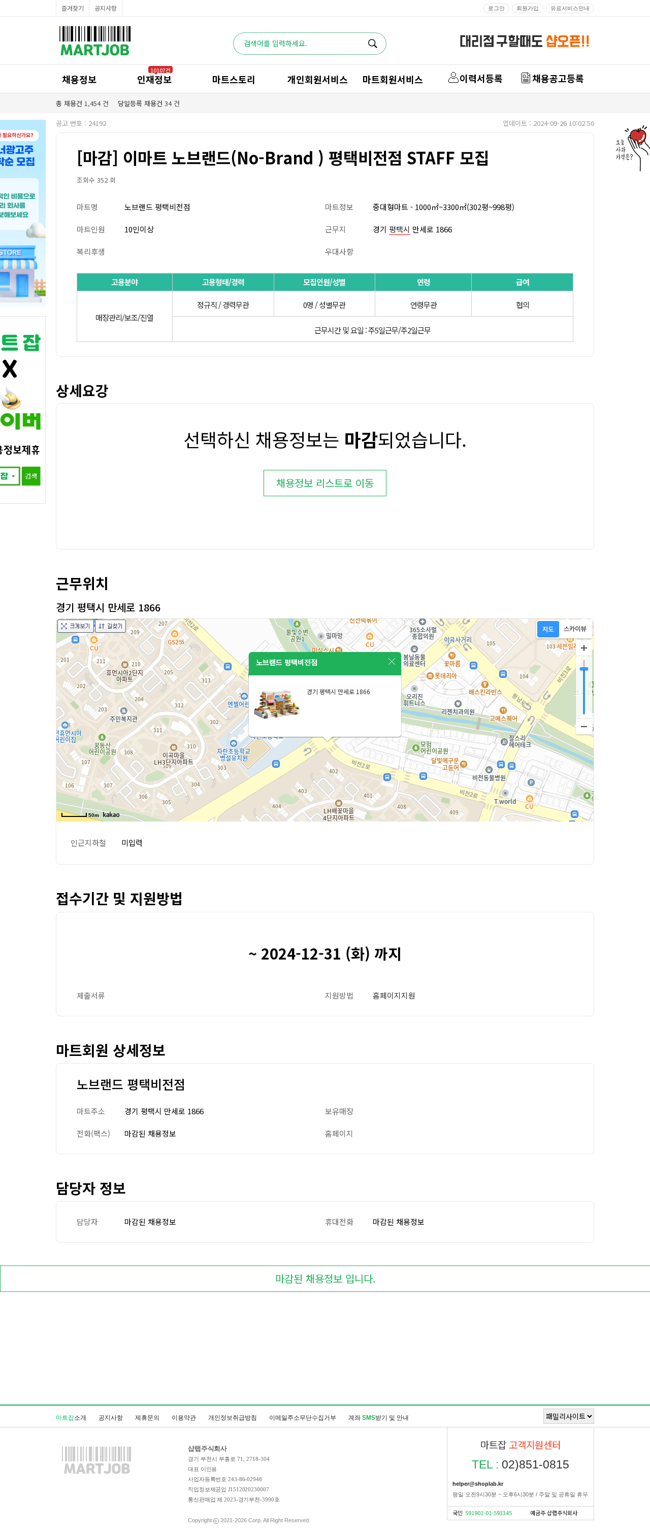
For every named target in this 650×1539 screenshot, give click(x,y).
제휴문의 (147, 1417)
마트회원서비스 (393, 79)
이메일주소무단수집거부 (302, 1417)
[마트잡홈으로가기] (96, 1473)
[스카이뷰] (575, 629)
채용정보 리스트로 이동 (325, 482)
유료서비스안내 (570, 8)
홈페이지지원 (394, 995)
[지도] (548, 629)
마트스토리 (233, 79)
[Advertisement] (325, 1350)
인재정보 (154, 79)
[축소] (584, 726)
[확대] (584, 648)
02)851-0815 (520, 1464)
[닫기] (392, 662)
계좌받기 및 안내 (378, 1417)
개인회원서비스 (317, 79)
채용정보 (79, 79)
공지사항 (105, 8)
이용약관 (184, 1417)
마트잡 (95, 41)
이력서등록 (481, 78)
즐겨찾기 (72, 8)
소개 (71, 1417)
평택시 (399, 229)
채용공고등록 (558, 78)
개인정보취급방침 (232, 1417)
